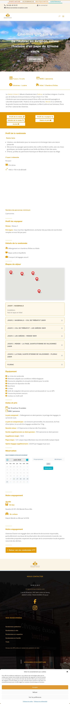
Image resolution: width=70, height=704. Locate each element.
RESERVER (35, 59)
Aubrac (40, 94)
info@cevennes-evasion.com (35, 589)
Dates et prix (44, 120)
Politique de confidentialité (40, 701)
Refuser (35, 692)
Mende (47, 102)
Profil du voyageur (44, 116)
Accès (15, 124)
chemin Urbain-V (13, 94)
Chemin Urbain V (35, 34)
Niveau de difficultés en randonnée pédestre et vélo (22, 648)
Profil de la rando (15, 116)
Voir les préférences (35, 697)
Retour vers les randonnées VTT (22, 550)
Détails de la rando (15, 120)
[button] (67, 672)
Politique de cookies (28, 701)
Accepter (35, 687)
